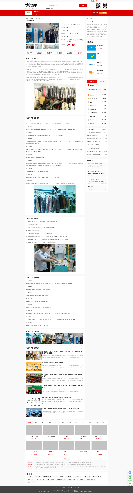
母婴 (70, 422)
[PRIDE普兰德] (91, 48)
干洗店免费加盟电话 (60, 479)
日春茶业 (97, 163)
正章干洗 (99, 62)
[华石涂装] (66, 445)
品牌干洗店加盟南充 (32, 482)
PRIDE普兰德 (100, 45)
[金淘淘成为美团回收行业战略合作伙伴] (34, 366)
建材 (29, 422)
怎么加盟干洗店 (77, 476)
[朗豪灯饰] (99, 445)
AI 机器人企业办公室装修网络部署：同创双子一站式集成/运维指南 (60, 408)
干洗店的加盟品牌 (97, 476)
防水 (52, 8)
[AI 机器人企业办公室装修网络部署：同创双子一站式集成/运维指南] (34, 412)
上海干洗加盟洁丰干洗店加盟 (34, 476)
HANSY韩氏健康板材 (50, 436)
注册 (102, 1)
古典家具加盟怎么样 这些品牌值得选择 (94, 151)
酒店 (56, 422)
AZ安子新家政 (100, 70)
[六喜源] (66, 430)
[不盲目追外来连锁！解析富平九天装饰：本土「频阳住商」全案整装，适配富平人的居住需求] (34, 355)
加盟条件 (49, 53)
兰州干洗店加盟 (31, 479)
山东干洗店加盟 (86, 476)
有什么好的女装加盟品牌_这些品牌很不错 (94, 144)
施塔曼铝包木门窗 (82, 452)
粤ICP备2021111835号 (89, 491)
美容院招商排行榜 (99, 186)
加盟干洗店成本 (40, 479)
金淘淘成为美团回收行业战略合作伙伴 (52, 363)
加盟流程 (59, 53)
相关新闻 (79, 53)
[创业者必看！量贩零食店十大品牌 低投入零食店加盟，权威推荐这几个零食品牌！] (34, 378)
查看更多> (81, 348)
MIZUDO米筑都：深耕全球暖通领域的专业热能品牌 (56, 397)
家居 (36, 422)
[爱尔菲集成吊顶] (99, 430)
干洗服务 (73, 33)
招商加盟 (31, 18)
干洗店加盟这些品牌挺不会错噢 (94, 132)
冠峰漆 (50, 452)
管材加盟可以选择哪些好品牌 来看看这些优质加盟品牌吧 (94, 141)
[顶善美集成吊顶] (34, 430)
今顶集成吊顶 (82, 436)
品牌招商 (95, 13)
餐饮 (43, 422)
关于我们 (56, 487)
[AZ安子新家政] (91, 73)
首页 (28, 1)
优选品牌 (102, 81)
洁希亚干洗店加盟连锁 (58, 476)
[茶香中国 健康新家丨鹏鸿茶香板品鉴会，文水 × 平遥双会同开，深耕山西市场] (34, 389)
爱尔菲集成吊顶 (99, 436)
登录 (99, 1)
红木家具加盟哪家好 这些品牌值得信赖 (94, 154)
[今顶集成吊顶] (83, 430)
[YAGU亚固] (34, 445)
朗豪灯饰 (99, 452)
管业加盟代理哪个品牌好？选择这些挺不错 (94, 138)
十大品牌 (92, 81)
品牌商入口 (106, 1)
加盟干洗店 (68, 476)
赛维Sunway (100, 53)
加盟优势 (39, 53)
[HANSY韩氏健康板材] (50, 430)
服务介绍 (63, 487)
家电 (97, 422)
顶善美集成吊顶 (34, 436)
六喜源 (66, 436)
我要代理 (104, 13)
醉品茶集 (97, 171)
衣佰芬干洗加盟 (71, 479)
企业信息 (89, 18)
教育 (50, 422)
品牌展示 (69, 53)
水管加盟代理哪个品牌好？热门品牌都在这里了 (94, 135)
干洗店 (35, 18)
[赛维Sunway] (91, 56)
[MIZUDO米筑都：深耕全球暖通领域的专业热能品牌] (34, 401)
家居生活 (68, 33)
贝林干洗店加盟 (50, 479)
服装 (76, 422)
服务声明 (70, 487)
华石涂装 (66, 452)
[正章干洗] (91, 64)
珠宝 (83, 422)
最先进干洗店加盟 (91, 479)
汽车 (103, 422)
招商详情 (29, 53)
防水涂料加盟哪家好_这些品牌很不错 (94, 148)
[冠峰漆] (50, 445)
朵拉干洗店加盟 (80, 479)
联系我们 (77, 487)
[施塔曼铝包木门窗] (83, 445)
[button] (27, 33)
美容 (63, 422)
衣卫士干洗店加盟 (47, 476)
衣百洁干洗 (36, 12)
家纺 (90, 422)
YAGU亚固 (34, 452)
